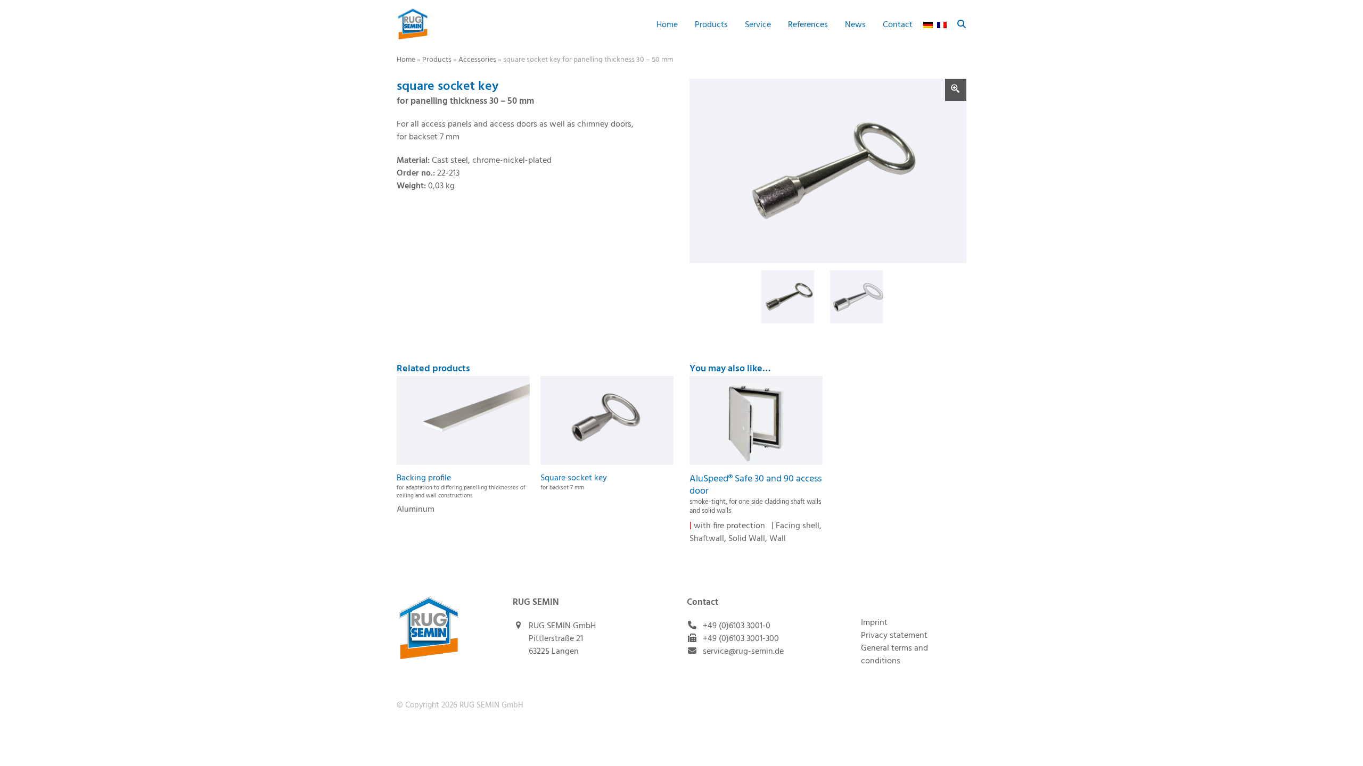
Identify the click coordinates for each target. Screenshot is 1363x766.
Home (406, 60)
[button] (961, 24)
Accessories (477, 60)
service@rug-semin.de (743, 652)
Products (436, 60)
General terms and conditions (894, 655)
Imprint (874, 623)
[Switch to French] (942, 24)
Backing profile (461, 486)
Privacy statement (894, 636)
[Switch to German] (928, 24)
